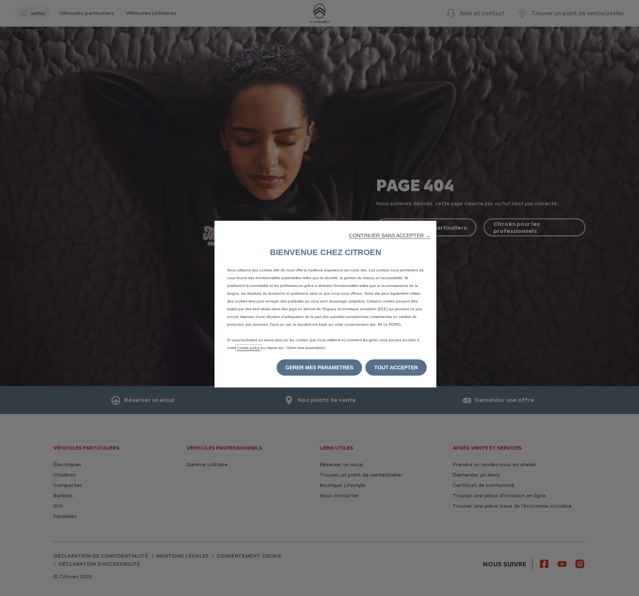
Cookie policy (248, 348)
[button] (389, 235)
